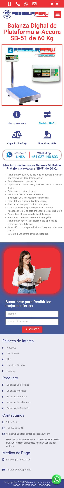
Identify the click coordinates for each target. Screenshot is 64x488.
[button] (57, 14)
